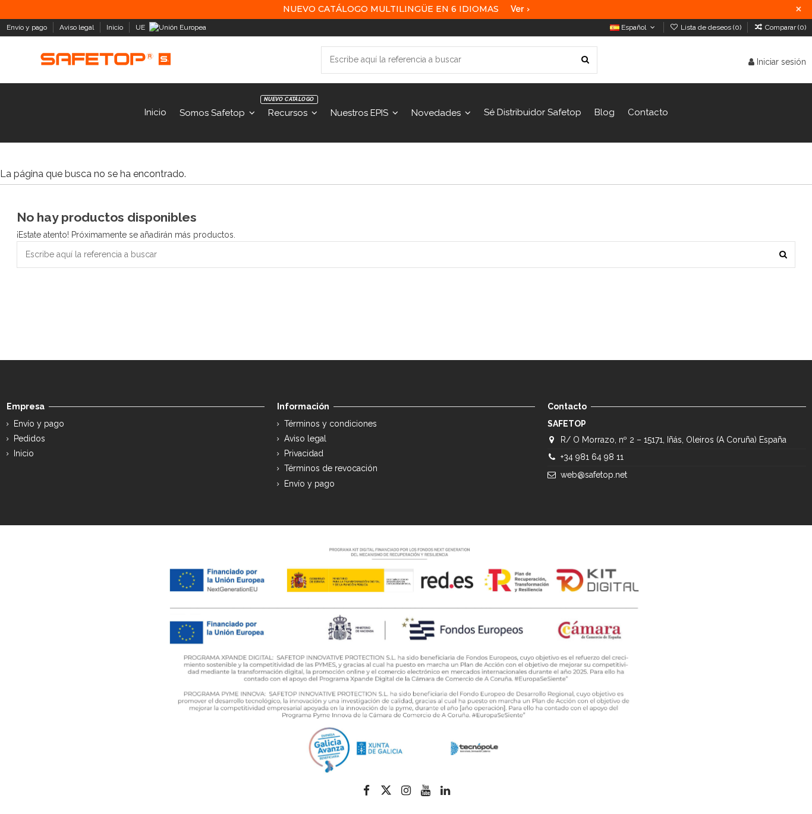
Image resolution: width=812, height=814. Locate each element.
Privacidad (303, 453)
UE (141, 27)
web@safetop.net (594, 474)
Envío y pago (28, 27)
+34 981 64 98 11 (592, 457)
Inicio (115, 27)
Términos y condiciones (330, 423)
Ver (520, 9)
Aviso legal (77, 27)
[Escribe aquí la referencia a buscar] (585, 59)
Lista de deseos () (711, 27)
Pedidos (29, 438)
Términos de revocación (330, 468)
